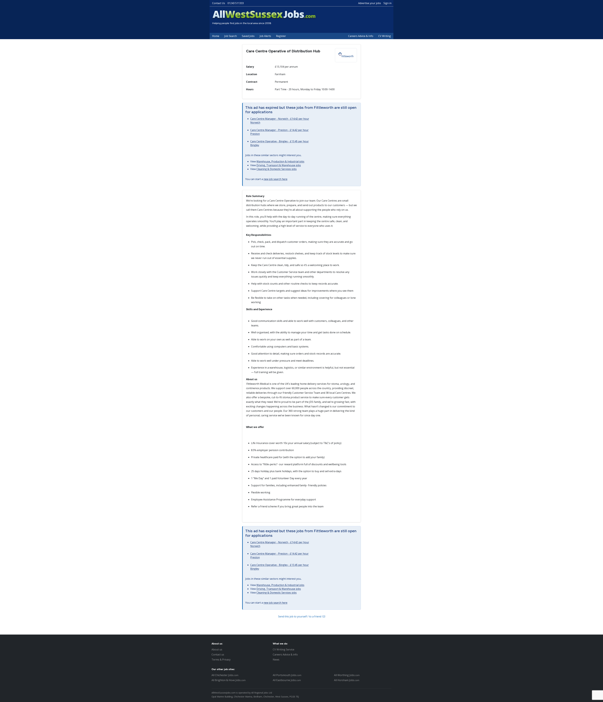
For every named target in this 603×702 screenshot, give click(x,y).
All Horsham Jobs (346, 680)
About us (217, 649)
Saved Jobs (248, 36)
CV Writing (384, 36)
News (276, 659)
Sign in (387, 3)
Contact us (218, 654)
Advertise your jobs (369, 3)
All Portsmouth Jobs (287, 675)
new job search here (275, 179)
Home (215, 36)
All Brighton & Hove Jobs (229, 680)
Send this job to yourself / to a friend (300, 616)
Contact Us (218, 3)
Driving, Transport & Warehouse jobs (278, 165)
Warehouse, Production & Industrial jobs (280, 161)
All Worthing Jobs (347, 675)
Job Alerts (265, 36)
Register (281, 36)
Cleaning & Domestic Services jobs (276, 169)
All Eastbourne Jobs (287, 680)
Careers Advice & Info (360, 36)
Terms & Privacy (221, 659)
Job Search (230, 36)
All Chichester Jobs (225, 675)
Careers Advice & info (285, 654)
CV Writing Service (283, 649)
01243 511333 (236, 3)
